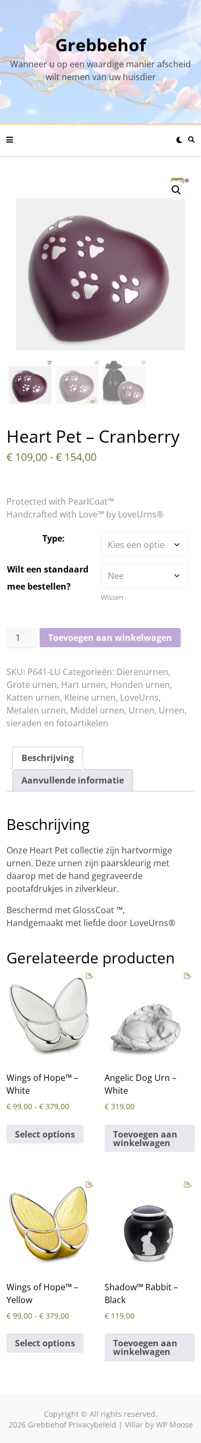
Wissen (112, 597)
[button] (176, 190)
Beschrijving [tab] (47, 758)
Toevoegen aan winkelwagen (110, 638)
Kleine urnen (90, 697)
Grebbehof (100, 44)
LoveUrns (139, 697)
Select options (45, 1134)
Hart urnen (83, 685)
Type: (53, 538)
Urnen (141, 710)
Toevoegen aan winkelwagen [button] (145, 1138)
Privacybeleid (92, 1425)
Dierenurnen (142, 672)
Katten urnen (33, 697)
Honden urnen (140, 685)
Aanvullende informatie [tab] (72, 780)
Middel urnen (97, 710)
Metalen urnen (36, 710)
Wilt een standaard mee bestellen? (47, 577)
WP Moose (174, 1425)
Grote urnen (31, 685)
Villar (134, 1425)
